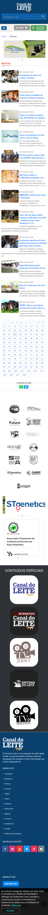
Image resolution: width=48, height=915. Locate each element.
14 (26, 326)
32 (37, 334)
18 (4, 330)
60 (15, 350)
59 (9, 350)
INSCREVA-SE (11, 883)
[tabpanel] (24, 49)
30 (26, 334)
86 (26, 362)
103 (35, 370)
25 (42, 330)
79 (31, 358)
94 (26, 366)
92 (15, 366)
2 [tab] (22, 60)
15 (31, 326)
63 (31, 350)
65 (42, 350)
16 (37, 326)
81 (42, 358)
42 (4, 342)
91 (9, 366)
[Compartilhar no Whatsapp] (21, 387)
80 (37, 358)
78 (26, 358)
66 (4, 354)
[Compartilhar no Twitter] (26, 387)
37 (20, 338)
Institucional (9, 808)
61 (20, 350)
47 (31, 342)
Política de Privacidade (13, 833)
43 (9, 342)
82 (4, 362)
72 (37, 354)
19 (9, 330)
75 (9, 358)
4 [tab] (30, 60)
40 (37, 338)
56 (37, 346)
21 (20, 330)
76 (15, 358)
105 (4, 374)
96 (37, 366)
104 (41, 370)
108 (24, 374)
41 (42, 338)
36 (15, 338)
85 (20, 362)
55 (31, 346)
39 (31, 338)
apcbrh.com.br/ (21, 554)
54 (26, 346)
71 (31, 354)
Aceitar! (10, 911)
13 (20, 326)
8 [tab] (38, 558)
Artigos (7, 793)
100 (15, 370)
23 (31, 330)
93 (20, 366)
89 (42, 362)
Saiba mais (16, 905)
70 (26, 354)
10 (4, 326)
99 (9, 370)
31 (31, 334)
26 (4, 334)
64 (37, 350)
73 (42, 354)
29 (20, 334)
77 (20, 358)
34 (4, 338)
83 (9, 362)
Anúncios (8, 818)
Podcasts (8, 803)
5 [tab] (26, 558)
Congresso (9, 773)
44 (15, 342)
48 (37, 342)
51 (9, 346)
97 (42, 366)
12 (15, 326)
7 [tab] (34, 558)
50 (4, 346)
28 (15, 334)
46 (26, 342)
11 (9, 326)
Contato (7, 828)
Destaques (8, 778)
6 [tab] (30, 558)
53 (20, 346)
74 (4, 358)
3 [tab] (26, 60)
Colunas (8, 788)
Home (3, 36)
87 (31, 362)
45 (20, 342)
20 (15, 330)
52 (15, 346)
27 (9, 334)
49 (42, 342)
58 (4, 350)
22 (26, 330)
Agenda (7, 813)
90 (4, 366)
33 (42, 334)
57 (42, 346)
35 (9, 338)
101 (22, 370)
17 (42, 326)
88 (37, 362)
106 (11, 374)
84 (15, 362)
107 (17, 374)
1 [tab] (18, 60)
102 (28, 370)
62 (26, 350)
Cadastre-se (9, 823)
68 (15, 354)
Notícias (7, 783)
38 (26, 338)
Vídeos (7, 798)
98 (4, 370)
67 (9, 354)
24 (37, 330)
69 (20, 354)
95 (31, 366)
